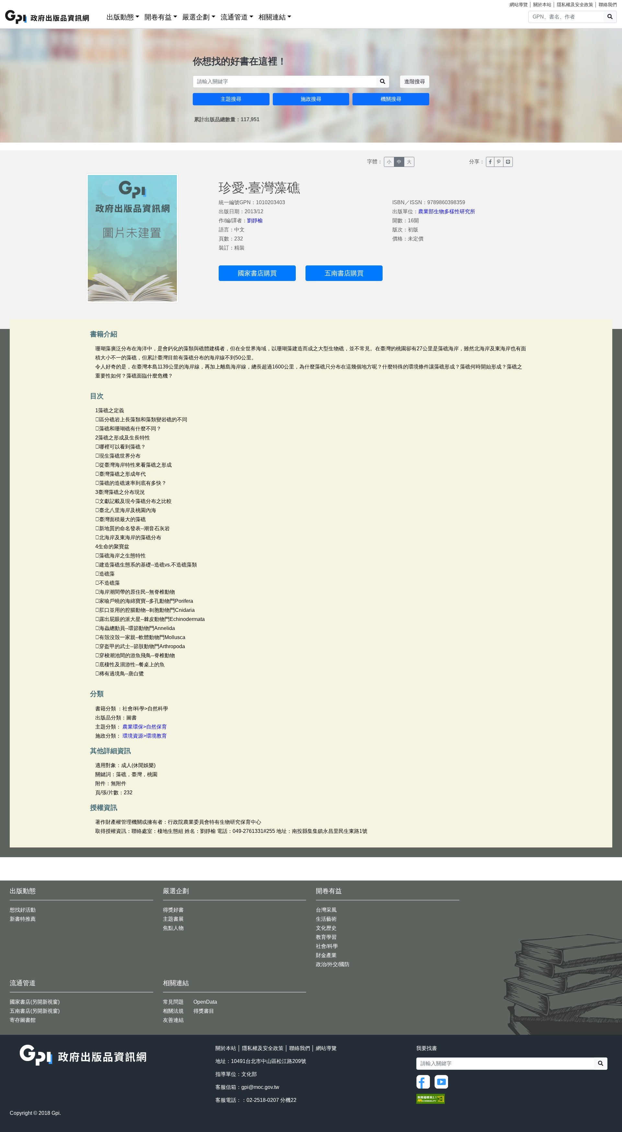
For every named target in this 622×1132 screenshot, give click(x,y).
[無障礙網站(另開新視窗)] (430, 1098)
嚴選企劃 (196, 17)
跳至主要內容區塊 (18, 3)
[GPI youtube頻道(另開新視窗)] (442, 1081)
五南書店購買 (344, 273)
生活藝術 (326, 919)
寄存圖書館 (23, 1020)
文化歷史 (326, 928)
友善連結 (173, 1020)
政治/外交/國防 (333, 964)
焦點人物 (173, 928)
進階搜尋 (414, 81)
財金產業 (326, 955)
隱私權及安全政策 (575, 4)
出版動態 (120, 17)
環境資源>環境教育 (144, 736)
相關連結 (272, 17)
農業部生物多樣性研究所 (446, 211)
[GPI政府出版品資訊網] (47, 17)
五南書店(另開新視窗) (35, 1011)
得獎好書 (173, 910)
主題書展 (173, 919)
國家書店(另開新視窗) (35, 1002)
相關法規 (173, 1011)
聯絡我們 (608, 4)
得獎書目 (203, 1011)
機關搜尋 (391, 99)
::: (99, 15)
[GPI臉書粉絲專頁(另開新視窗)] (424, 1081)
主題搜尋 (231, 99)
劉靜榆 (255, 220)
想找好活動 (23, 910)
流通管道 (234, 17)
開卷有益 (158, 17)
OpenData (205, 1002)
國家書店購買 (257, 273)
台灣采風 (326, 910)
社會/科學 (327, 946)
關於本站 (542, 4)
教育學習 (326, 937)
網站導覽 (519, 4)
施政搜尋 (311, 99)
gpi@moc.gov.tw (260, 1087)
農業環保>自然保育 (144, 726)
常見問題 (173, 1002)
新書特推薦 (23, 919)
